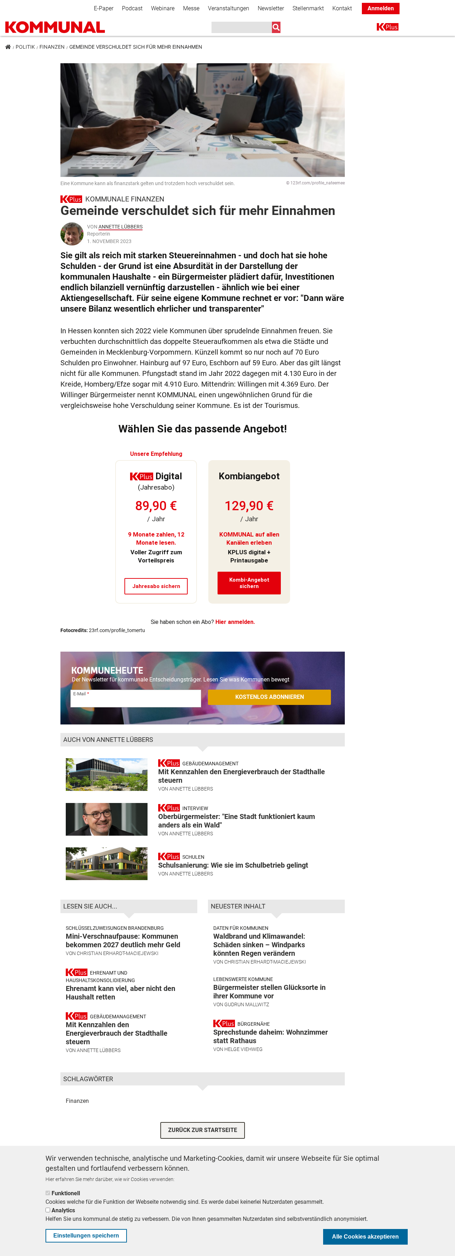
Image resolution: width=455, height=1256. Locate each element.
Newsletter (271, 8)
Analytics (63, 1210)
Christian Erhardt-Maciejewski (118, 953)
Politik (25, 47)
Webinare (163, 8)
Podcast (132, 8)
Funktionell (66, 1193)
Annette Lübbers (120, 227)
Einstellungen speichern (86, 1236)
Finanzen (52, 47)
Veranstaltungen (228, 8)
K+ (381, 28)
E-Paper (103, 8)
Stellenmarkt (308, 8)
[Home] (55, 27)
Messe (191, 8)
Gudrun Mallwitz (246, 1004)
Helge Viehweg (243, 1049)
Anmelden (381, 8)
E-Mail (79, 693)
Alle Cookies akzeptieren (365, 1237)
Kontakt (342, 8)
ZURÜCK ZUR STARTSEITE (202, 1130)
